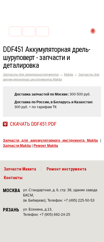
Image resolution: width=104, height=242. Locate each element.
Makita (68, 74)
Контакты (13, 177)
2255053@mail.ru (29, 31)
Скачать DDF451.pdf (33, 124)
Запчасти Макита (20, 169)
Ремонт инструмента (66, 169)
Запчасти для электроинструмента (31, 74)
